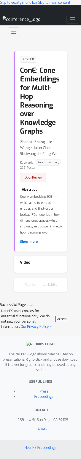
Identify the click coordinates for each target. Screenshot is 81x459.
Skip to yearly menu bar (18, 2)
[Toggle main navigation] (72, 19)
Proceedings (44, 396)
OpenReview (34, 177)
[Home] (21, 19)
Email (42, 428)
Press (44, 391)
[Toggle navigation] (14, 31)
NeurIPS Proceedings (40, 447)
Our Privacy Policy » (37, 326)
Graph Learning (48, 162)
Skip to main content (54, 2)
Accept (62, 319)
